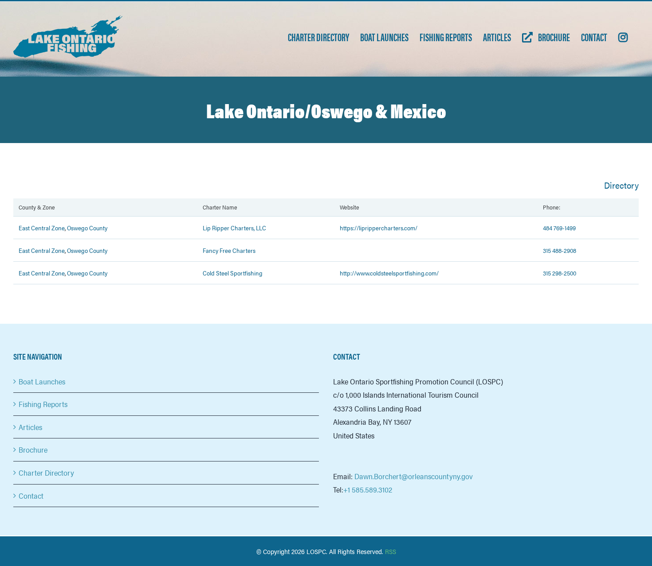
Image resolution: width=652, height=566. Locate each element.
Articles (30, 427)
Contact (31, 495)
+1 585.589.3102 (367, 489)
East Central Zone (42, 227)
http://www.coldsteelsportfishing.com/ (389, 272)
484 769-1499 (559, 227)
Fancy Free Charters (229, 250)
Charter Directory (46, 472)
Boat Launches (42, 381)
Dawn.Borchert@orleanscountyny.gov (413, 476)
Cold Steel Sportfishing (233, 272)
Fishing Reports (43, 404)
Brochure (33, 449)
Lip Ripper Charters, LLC (234, 227)
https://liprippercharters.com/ (378, 227)
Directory (621, 184)
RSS (390, 551)
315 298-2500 (559, 272)
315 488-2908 (559, 250)
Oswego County (87, 227)
